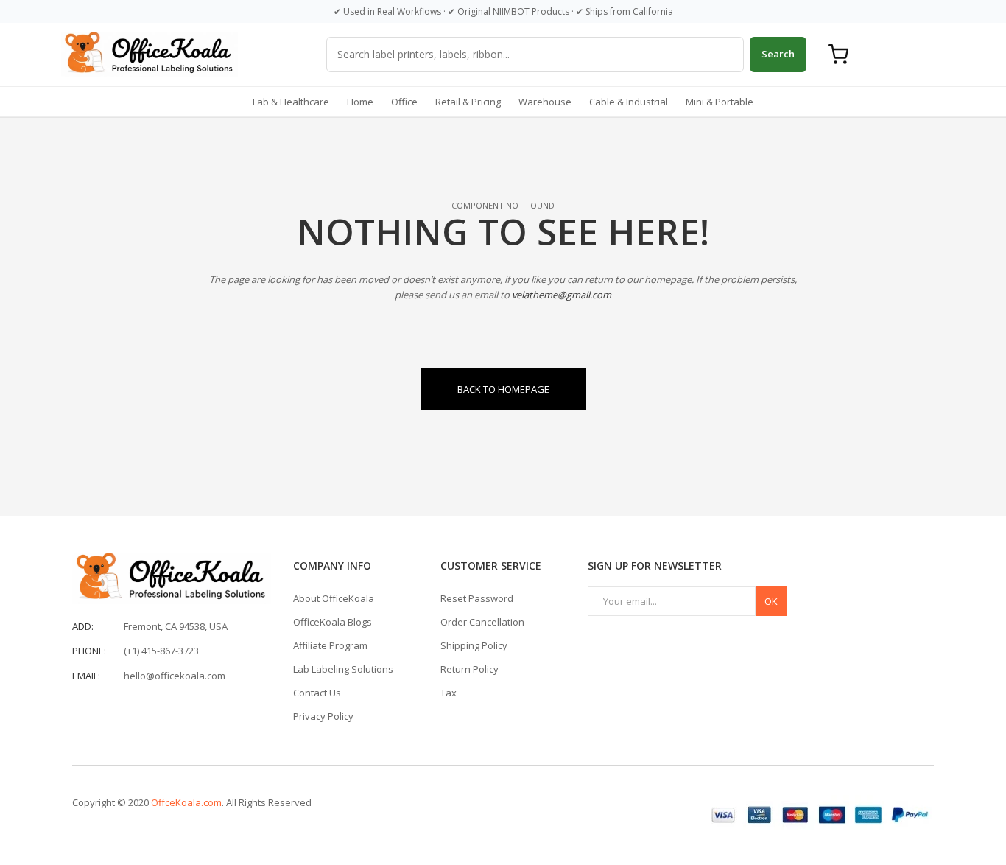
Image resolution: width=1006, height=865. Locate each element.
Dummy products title (125, 12)
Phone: (89, 650)
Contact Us (317, 692)
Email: (86, 675)
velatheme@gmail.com (561, 294)
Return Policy (469, 669)
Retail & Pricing (468, 101)
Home (360, 101)
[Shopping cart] (838, 54)
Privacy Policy (323, 716)
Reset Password (476, 598)
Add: (83, 626)
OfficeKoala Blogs (332, 621)
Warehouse (544, 101)
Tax (448, 692)
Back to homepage (503, 389)
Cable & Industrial (628, 101)
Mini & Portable (719, 101)
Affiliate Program (330, 645)
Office (404, 101)
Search (778, 53)
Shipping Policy (473, 645)
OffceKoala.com (186, 802)
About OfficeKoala (333, 598)
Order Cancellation (482, 621)
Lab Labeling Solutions (343, 669)
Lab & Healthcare (291, 101)
